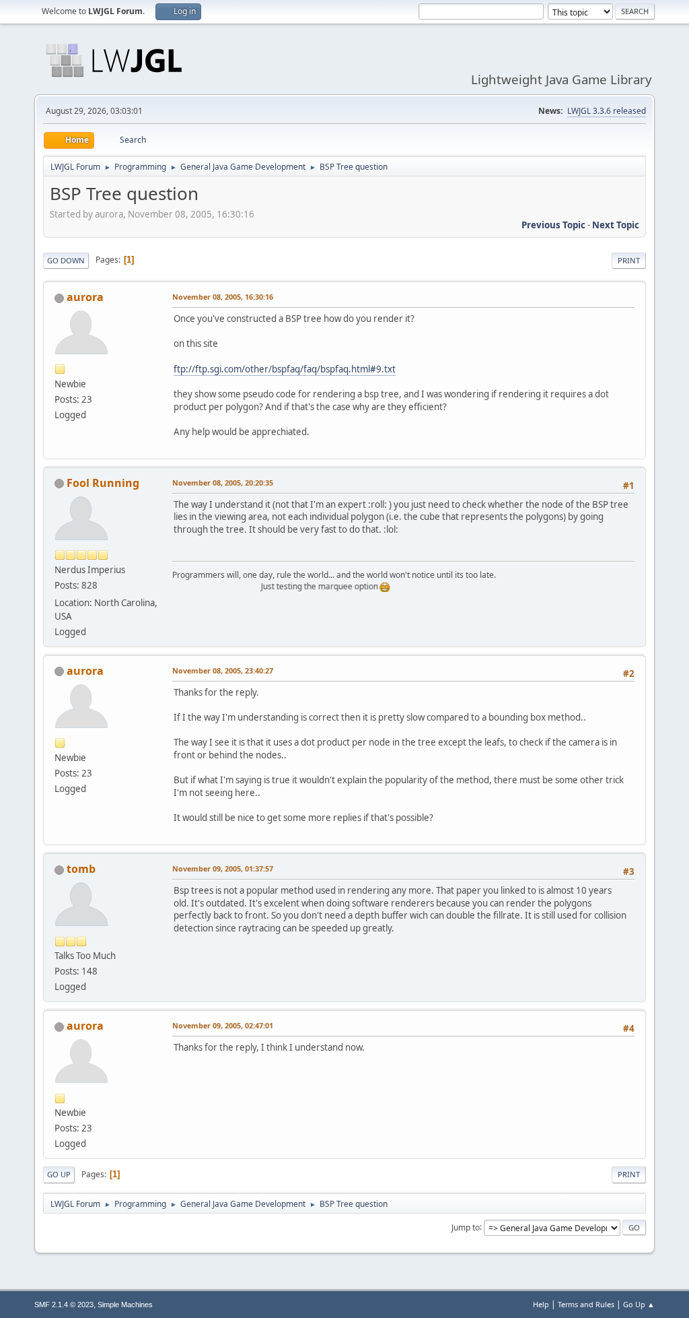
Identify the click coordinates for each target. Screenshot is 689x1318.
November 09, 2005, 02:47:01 (222, 1025)
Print (629, 260)
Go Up (59, 1174)
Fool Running (103, 482)
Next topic (615, 225)
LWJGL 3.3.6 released (606, 111)
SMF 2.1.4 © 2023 (64, 1304)
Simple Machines (125, 1304)
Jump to (465, 1226)
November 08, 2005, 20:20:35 (222, 482)
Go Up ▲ (639, 1304)
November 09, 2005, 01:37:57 (222, 868)
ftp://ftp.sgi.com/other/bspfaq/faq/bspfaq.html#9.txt (285, 369)
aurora (85, 297)
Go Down (66, 260)
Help (541, 1304)
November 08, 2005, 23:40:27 (222, 670)
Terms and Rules (586, 1304)
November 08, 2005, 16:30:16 (222, 297)
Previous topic (553, 225)
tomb (81, 868)
